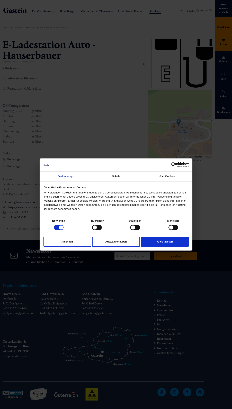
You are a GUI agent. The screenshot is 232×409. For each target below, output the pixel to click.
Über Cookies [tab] (167, 176)
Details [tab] (116, 176)
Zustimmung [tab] (65, 176)
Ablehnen (67, 241)
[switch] (97, 227)
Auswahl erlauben (116, 241)
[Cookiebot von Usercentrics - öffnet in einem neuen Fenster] (174, 165)
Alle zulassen (165, 241)
